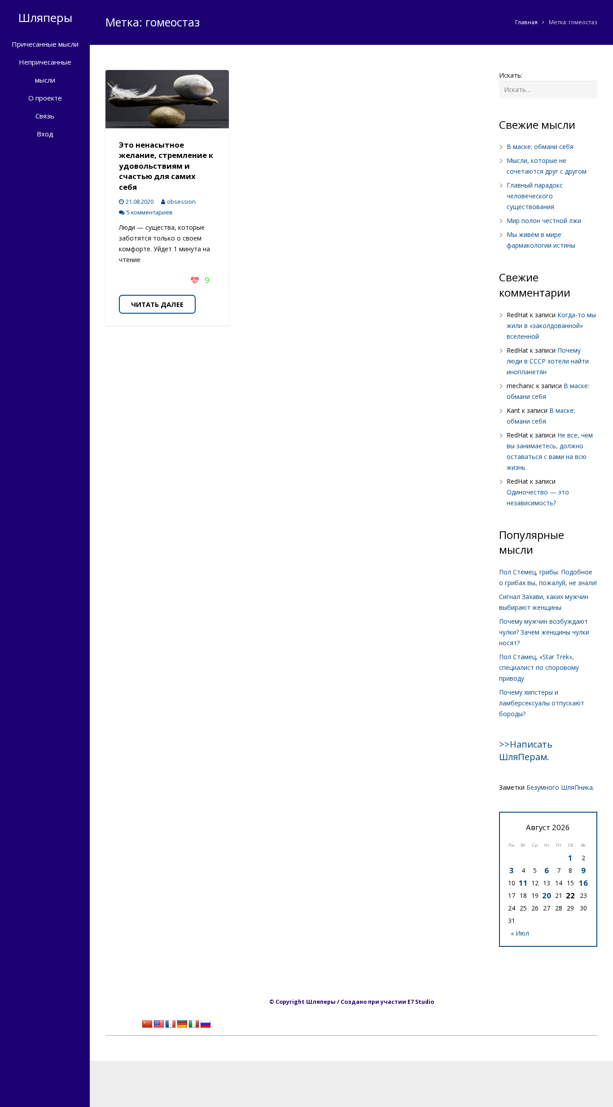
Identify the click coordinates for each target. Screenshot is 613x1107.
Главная (526, 22)
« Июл (520, 933)
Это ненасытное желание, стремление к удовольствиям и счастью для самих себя (166, 166)
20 (546, 895)
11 (523, 883)
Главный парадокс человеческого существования (535, 196)
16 (583, 883)
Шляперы (45, 17)
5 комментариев (150, 212)
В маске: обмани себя (540, 146)
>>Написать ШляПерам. (525, 750)
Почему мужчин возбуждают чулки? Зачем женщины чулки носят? (544, 632)
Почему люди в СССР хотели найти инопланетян (548, 361)
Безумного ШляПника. (560, 787)
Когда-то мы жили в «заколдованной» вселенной (551, 326)
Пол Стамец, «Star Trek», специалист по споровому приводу (539, 667)
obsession (181, 202)
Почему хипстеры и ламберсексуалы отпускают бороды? (541, 703)
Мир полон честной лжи (544, 220)
